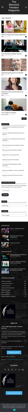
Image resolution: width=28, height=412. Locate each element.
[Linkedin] (12, 369)
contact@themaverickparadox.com (15, 359)
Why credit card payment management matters (13, 145)
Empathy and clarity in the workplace (10, 159)
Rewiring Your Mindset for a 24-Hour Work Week (13, 170)
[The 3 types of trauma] (14, 104)
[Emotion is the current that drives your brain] (14, 84)
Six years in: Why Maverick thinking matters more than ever (13, 133)
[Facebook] (5, 369)
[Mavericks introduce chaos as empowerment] (5, 237)
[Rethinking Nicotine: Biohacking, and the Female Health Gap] (5, 256)
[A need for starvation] (5, 245)
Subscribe (5, 194)
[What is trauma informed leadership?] (14, 27)
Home (2, 15)
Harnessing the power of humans (12, 73)
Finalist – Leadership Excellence (17, 228)
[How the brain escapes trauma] (14, 46)
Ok (14, 409)
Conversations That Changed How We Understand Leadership (13, 139)
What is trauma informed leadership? (13, 35)
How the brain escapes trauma (11, 54)
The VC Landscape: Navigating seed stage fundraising (11, 165)
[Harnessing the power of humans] (14, 65)
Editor (2, 36)
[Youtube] (22, 369)
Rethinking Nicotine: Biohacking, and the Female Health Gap (13, 127)
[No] (26, 407)
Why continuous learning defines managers (12, 150)
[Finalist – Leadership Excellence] (5, 230)
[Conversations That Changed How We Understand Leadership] (5, 270)
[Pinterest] (15, 369)
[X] (19, 369)
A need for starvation (15, 242)
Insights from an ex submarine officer (10, 154)
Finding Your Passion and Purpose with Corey (12, 175)
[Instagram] (8, 369)
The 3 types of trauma (8, 113)
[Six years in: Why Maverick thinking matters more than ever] (5, 263)
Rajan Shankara (4, 114)
